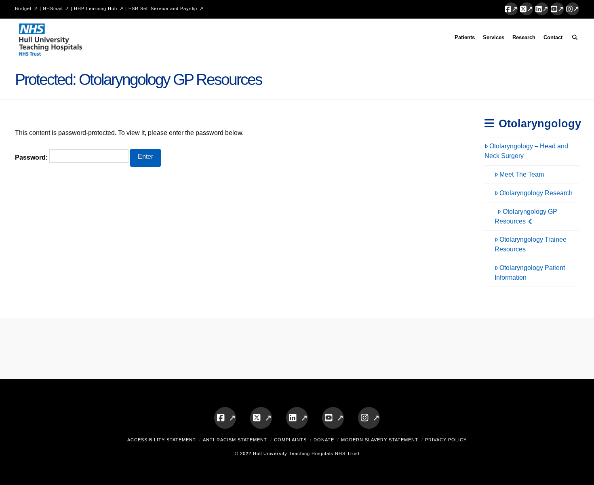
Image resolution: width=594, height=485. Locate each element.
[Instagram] (572, 8)
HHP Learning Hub (95, 8)
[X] (526, 8)
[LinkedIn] (541, 8)
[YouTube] (557, 8)
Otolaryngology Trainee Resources (531, 244)
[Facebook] (511, 8)
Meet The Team (521, 174)
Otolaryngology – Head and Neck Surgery (526, 151)
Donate (324, 439)
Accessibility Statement (161, 439)
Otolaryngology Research (536, 193)
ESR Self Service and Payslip (162, 8)
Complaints (290, 439)
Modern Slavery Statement (379, 439)
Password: (32, 157)
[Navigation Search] (573, 39)
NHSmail (53, 8)
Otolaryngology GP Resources (526, 216)
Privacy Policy (446, 439)
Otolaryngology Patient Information (530, 272)
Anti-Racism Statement (235, 439)
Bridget (23, 8)
